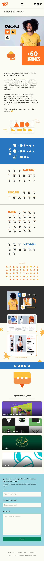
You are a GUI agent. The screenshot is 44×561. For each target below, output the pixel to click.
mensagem (6, 511)
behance (12, 552)
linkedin (32, 552)
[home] (5, 4)
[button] (22, 4)
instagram (22, 552)
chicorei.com (13, 109)
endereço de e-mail (10, 500)
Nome (4, 489)
